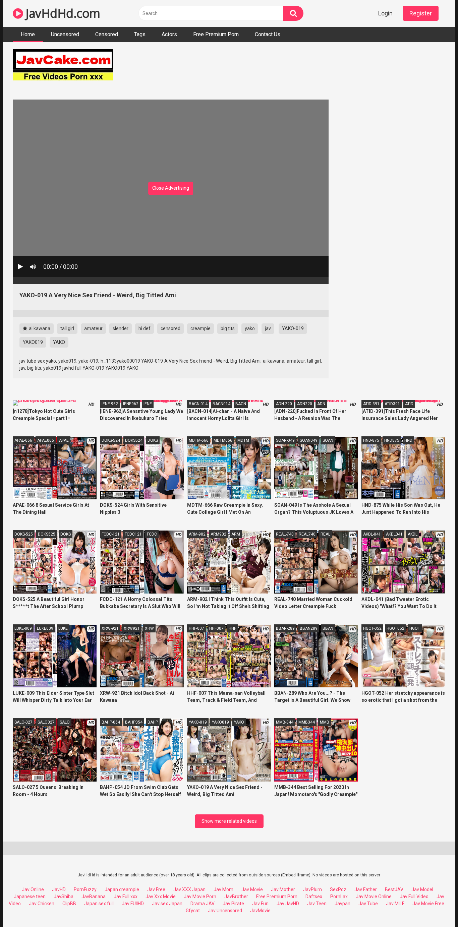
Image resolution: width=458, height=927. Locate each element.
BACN (240, 403)
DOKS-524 (111, 440)
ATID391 (392, 403)
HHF (232, 628)
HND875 (391, 440)
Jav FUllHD (133, 903)
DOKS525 (46, 534)
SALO (65, 722)
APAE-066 (23, 440)
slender (120, 328)
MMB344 (306, 722)
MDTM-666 (199, 440)
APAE (64, 440)
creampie (200, 328)
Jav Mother (283, 889)
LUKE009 (45, 628)
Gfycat (193, 910)
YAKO (59, 342)
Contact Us (267, 34)
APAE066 (45, 440)
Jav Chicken (41, 903)
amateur (93, 328)
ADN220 (304, 403)
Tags (140, 34)
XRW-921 (110, 628)
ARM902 (218, 534)
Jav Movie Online (374, 896)
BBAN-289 (285, 628)
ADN (321, 403)
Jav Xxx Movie (161, 896)
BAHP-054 (111, 722)
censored (170, 328)
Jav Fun (260, 903)
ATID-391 (371, 403)
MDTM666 (223, 440)
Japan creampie (122, 889)
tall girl (67, 328)
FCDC (152, 534)
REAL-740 (285, 534)
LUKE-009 (23, 628)
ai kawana (39, 328)
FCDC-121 (111, 534)
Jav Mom (223, 889)
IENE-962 (110, 403)
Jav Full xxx (125, 896)
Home (28, 34)
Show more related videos (229, 821)
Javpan (342, 903)
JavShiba (63, 896)
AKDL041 (394, 534)
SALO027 (46, 722)
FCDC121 (133, 534)
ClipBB (69, 903)
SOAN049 (309, 440)
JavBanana (93, 896)
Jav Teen (317, 903)
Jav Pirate (233, 903)
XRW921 (132, 628)
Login (385, 13)
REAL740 (307, 534)
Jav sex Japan (167, 903)
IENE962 (130, 403)
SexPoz (338, 889)
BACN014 (221, 403)
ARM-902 (197, 534)
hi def (144, 328)
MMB (324, 722)
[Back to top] (435, 907)
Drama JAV (202, 903)
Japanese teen (30, 896)
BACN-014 (198, 403)
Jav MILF (395, 903)
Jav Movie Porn (200, 896)
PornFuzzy (85, 889)
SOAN (328, 440)
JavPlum (312, 889)
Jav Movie (252, 889)
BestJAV (394, 889)
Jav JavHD (288, 903)
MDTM (243, 440)
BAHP (153, 722)
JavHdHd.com (61, 13)
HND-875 (371, 440)
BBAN (328, 628)
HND (408, 440)
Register (420, 13)
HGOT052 (395, 628)
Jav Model (422, 889)
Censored (106, 34)
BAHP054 (133, 722)
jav (268, 328)
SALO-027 (23, 722)
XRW (149, 628)
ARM (235, 534)
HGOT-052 (372, 628)
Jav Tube (368, 903)
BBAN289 (309, 628)
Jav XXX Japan (189, 889)
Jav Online (33, 889)
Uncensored (65, 34)
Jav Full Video (414, 896)
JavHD (59, 889)
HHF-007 (196, 628)
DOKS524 (133, 440)
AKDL (412, 534)
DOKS (153, 440)
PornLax (339, 896)
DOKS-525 (23, 534)
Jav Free (156, 889)
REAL (325, 534)
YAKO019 (33, 342)
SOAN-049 (285, 440)
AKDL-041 (372, 534)
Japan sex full (99, 903)
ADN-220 (284, 403)
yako (250, 328)
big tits (228, 328)
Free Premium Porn (216, 34)
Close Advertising (170, 188)
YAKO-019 (293, 328)
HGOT (414, 628)
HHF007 (216, 628)
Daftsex (313, 896)
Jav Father (365, 889)
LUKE (63, 628)
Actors (169, 34)
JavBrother (236, 896)
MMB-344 (284, 722)
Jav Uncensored (225, 910)
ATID (409, 403)
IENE (148, 403)
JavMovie (260, 910)
